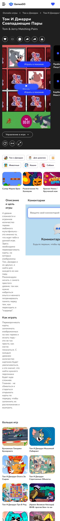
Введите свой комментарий (44, 212)
